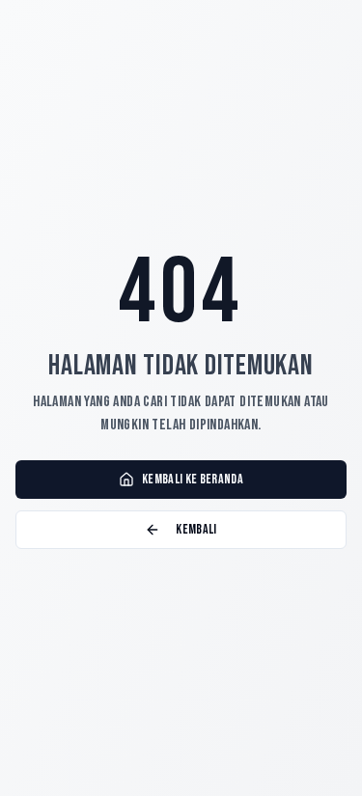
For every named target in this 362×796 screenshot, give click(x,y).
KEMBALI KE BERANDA (192, 479)
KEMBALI (196, 529)
